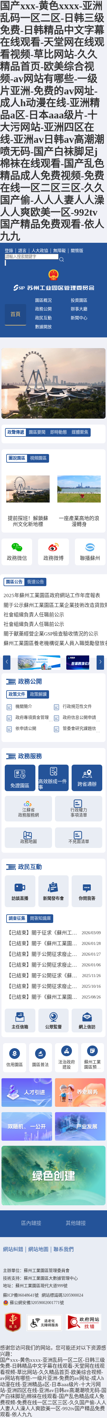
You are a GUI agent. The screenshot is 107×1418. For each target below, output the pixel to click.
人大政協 (40, 250)
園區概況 (43, 300)
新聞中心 (79, 318)
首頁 (15, 314)
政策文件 (17, 694)
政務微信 (17, 558)
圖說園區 (17, 458)
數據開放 (43, 327)
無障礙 (59, 250)
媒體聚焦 (80, 432)
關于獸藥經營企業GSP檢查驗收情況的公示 (51, 634)
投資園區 (79, 300)
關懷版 (77, 250)
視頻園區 (38, 458)
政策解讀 (38, 694)
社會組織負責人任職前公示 (34, 615)
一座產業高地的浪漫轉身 (79, 521)
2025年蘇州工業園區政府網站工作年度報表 (52, 595)
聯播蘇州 (90, 558)
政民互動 (43, 318)
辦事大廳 (79, 309)
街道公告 (35, 582)
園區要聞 (37, 432)
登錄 (9, 250)
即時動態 (58, 432)
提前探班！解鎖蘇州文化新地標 (28, 521)
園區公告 (14, 582)
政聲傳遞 (15, 432)
